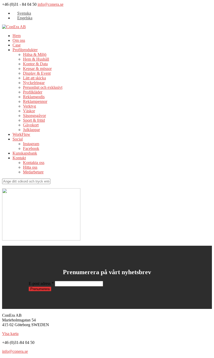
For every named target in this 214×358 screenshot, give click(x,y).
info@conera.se (50, 4)
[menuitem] (22, 13)
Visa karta (10, 333)
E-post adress (41, 283)
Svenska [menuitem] (24, 13)
